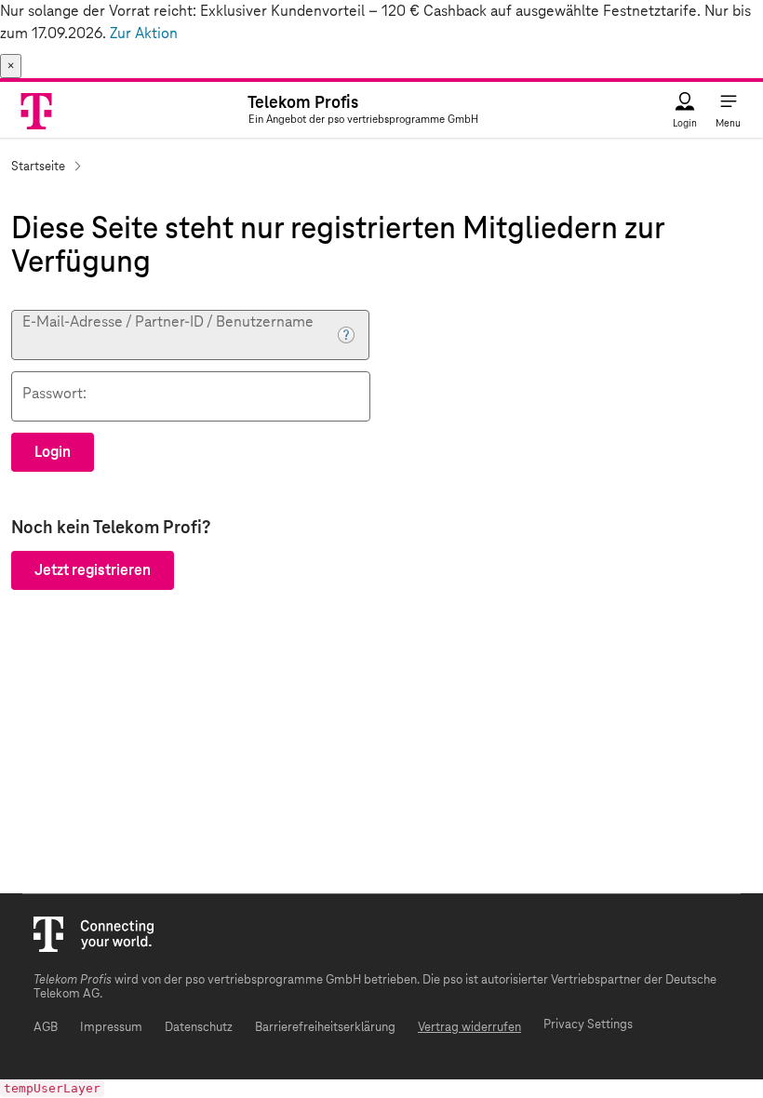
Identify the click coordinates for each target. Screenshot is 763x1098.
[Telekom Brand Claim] (37, 110)
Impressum (111, 1028)
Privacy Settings (588, 1025)
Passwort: (54, 393)
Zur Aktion (144, 33)
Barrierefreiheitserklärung (325, 1028)
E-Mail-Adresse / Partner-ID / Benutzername (168, 321)
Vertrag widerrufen (469, 1028)
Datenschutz (199, 1028)
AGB (45, 1028)
